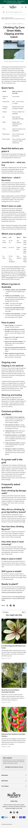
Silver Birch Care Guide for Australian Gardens (10, 691)
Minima (17, 266)
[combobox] (14, 12)
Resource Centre (9, 17)
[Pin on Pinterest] (14, 605)
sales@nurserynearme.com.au (14, 767)
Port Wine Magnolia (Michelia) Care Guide (13, 647)
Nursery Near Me (8, 824)
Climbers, (14, 23)
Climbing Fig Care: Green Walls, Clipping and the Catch (13, 18)
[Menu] (2, 7)
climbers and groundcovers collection (11, 592)
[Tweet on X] (7, 605)
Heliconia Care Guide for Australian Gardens (13, 735)
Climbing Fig (20, 23)
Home (2, 17)
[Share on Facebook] (10, 605)
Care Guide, (8, 23)
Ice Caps (10, 277)
